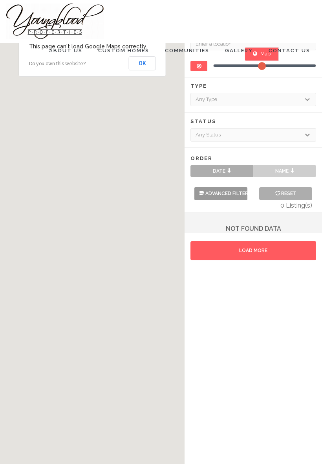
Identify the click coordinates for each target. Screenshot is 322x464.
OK (142, 63)
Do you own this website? (57, 63)
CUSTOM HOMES (123, 50)
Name (282, 171)
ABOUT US (65, 50)
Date (220, 171)
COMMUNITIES (187, 50)
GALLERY (239, 50)
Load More (253, 250)
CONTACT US (289, 50)
